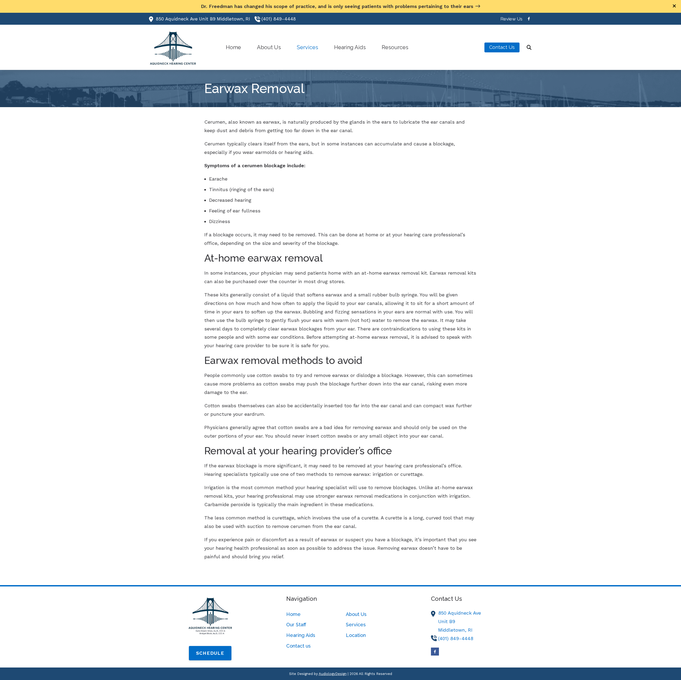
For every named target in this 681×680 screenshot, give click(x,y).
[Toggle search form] (529, 47)
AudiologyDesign (333, 674)
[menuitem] (509, 19)
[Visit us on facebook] (529, 18)
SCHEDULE (210, 653)
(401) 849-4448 (278, 19)
